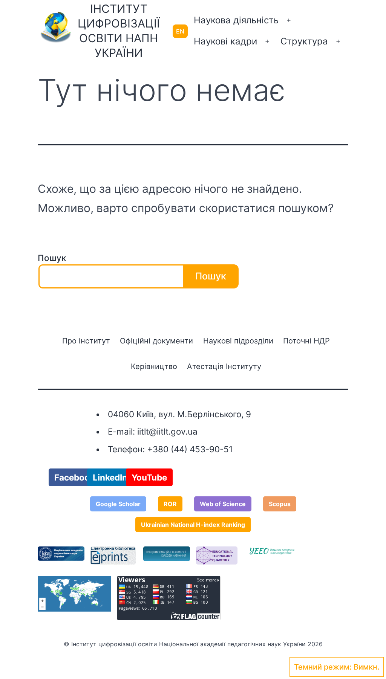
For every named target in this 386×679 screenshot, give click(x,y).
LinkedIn (110, 477)
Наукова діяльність (236, 20)
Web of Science (223, 504)
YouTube (149, 477)
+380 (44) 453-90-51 (190, 449)
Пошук (52, 258)
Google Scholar (118, 504)
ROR (170, 504)
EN (180, 31)
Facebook (74, 477)
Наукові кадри (225, 41)
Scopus (280, 504)
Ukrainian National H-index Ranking (193, 524)
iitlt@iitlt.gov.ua (167, 431)
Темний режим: (323, 666)
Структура (304, 41)
